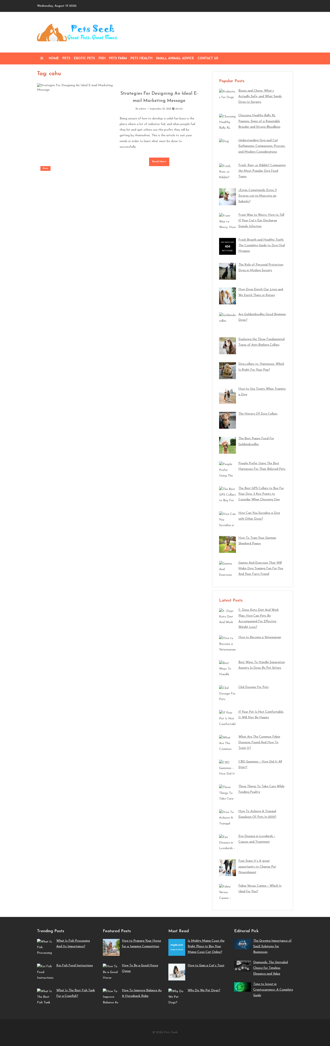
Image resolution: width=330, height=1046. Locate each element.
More (45, 168)
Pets (66, 58)
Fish (102, 58)
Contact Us (208, 58)
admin (142, 109)
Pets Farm (118, 58)
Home (54, 58)
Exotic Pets (84, 58)
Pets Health (141, 58)
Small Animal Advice (175, 58)
